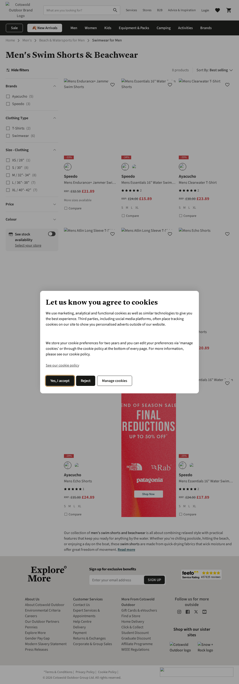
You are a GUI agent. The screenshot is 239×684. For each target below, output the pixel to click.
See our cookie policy (62, 365)
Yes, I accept (60, 380)
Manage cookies (114, 380)
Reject (86, 380)
